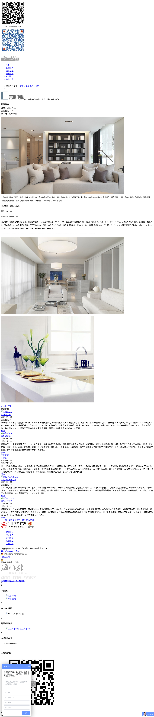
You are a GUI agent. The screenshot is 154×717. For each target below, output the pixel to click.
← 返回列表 (6, 406)
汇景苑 (4, 458)
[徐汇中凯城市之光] (9, 477)
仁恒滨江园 (6, 415)
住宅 (37, 86)
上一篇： (9, 520)
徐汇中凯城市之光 (8, 480)
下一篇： (26, 520)
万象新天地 (6, 436)
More (3, 431)
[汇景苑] (5, 455)
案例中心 (29, 86)
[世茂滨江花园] (7, 498)
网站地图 (5, 557)
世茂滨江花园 (7, 501)
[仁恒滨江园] (7, 412)
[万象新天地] (7, 433)
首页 (8, 65)
